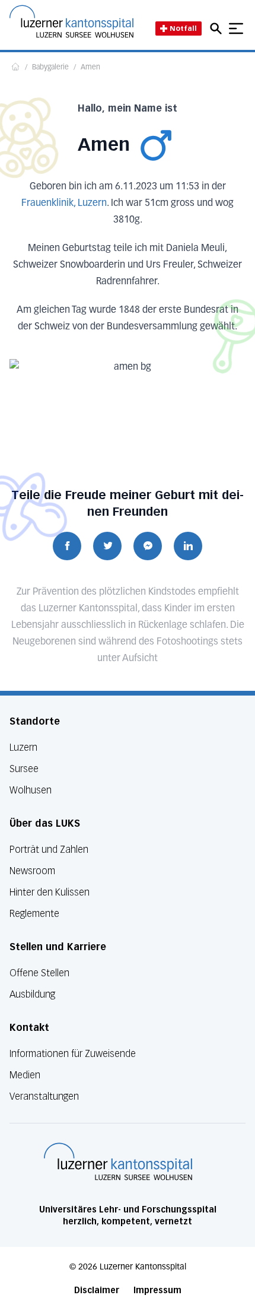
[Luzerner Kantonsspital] (118, 1161)
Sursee (24, 768)
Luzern (23, 747)
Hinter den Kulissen (49, 892)
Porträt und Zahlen (48, 849)
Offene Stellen (39, 973)
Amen (90, 67)
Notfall (183, 28)
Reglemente (34, 913)
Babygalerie (50, 67)
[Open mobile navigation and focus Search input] (218, 28)
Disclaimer (96, 1290)
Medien (24, 1075)
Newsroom (32, 871)
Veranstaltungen (44, 1096)
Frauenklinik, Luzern (64, 203)
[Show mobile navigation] (236, 28)
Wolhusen (30, 790)
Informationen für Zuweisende (72, 1053)
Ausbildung (32, 994)
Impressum (157, 1290)
